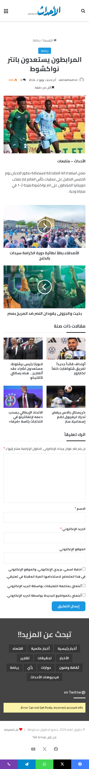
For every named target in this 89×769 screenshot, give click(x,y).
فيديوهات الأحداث (44, 677)
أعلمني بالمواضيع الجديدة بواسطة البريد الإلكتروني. (44, 595)
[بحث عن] (83, 12)
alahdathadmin (68, 80)
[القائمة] (6, 12)
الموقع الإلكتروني (72, 549)
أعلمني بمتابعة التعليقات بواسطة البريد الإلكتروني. (44, 586)
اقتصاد (17, 648)
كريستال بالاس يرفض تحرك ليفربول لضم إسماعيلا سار (68, 416)
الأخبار (64, 658)
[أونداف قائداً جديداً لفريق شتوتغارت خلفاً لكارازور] (66, 349)
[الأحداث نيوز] (44, 10)
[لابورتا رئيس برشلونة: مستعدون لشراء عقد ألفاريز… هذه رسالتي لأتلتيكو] (23, 349)
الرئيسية (48, 40)
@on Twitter (74, 692)
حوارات (46, 667)
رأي (30, 667)
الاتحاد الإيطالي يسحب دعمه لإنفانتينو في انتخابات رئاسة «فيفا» (26, 416)
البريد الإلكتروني (72, 529)
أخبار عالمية (40, 648)
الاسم (80, 508)
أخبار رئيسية (67, 648)
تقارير (24, 658)
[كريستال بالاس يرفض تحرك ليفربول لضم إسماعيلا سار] (66, 397)
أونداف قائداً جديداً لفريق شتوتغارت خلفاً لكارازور (68, 368)
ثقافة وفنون (69, 667)
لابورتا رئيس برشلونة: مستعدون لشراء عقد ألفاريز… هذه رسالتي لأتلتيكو (26, 371)
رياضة (36, 40)
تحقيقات (44, 658)
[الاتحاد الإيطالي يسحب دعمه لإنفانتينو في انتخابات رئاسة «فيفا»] (23, 397)
